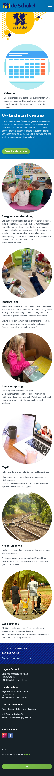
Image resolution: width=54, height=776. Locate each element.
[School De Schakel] (19, 6)
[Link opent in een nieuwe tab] (4, 735)
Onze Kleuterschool (16, 151)
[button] (27, 766)
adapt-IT (26, 754)
